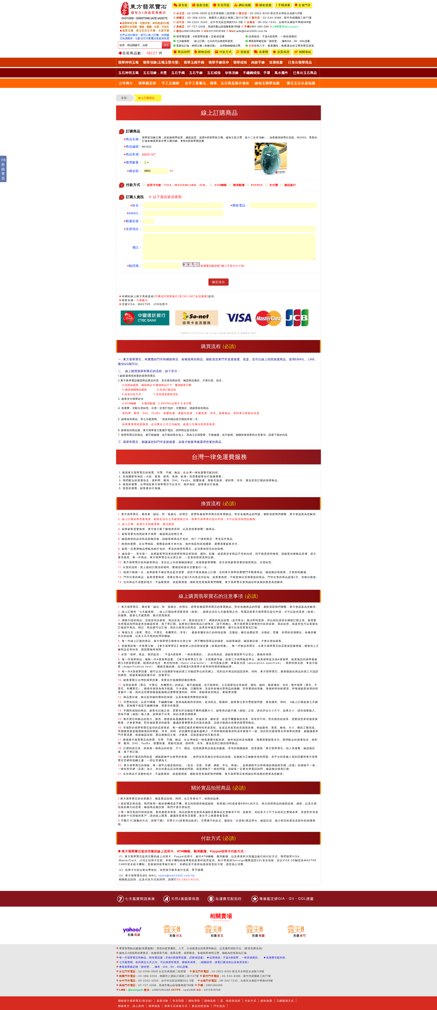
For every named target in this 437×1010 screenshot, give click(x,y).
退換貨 (244, 52)
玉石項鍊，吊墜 (155, 73)
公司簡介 (126, 83)
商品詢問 (183, 52)
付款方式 (225, 52)
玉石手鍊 (196, 73)
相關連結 (304, 52)
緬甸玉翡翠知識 (267, 83)
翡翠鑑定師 (147, 83)
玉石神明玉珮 (128, 73)
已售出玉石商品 (305, 73)
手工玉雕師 (171, 83)
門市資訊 (219, 1006)
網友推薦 (265, 5)
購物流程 (203, 52)
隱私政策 (231, 333)
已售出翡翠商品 (300, 62)
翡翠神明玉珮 (128, 62)
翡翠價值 (154, 1006)
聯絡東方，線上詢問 (131, 1006)
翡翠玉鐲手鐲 (194, 62)
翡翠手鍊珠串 (219, 62)
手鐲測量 (283, 5)
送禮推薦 (276, 62)
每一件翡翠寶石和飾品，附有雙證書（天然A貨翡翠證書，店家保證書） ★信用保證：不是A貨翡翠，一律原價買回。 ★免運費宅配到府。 (203, 957)
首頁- (124, 97)
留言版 (182, 5)
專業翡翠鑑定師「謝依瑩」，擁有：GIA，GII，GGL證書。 (155, 966)
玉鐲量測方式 (285, 1000)
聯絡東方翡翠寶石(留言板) (135, 1000)
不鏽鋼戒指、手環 (256, 73)
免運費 (263, 52)
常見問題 (223, 5)
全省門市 (304, 5)
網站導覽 (194, 1000)
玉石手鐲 (178, 73)
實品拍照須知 (200, 1006)
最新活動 (202, 5)
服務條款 (245, 333)
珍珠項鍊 (232, 73)
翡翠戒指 (240, 62)
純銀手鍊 (258, 62)
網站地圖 (244, 5)
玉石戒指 (214, 73)
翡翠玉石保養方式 (176, 1006)
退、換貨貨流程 (230, 1000)
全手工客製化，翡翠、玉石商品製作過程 (217, 83)
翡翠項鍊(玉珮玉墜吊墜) (161, 62)
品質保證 (283, 52)
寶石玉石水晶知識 (301, 83)
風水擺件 (281, 73)
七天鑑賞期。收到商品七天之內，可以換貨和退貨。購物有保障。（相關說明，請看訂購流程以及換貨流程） (184, 962)
